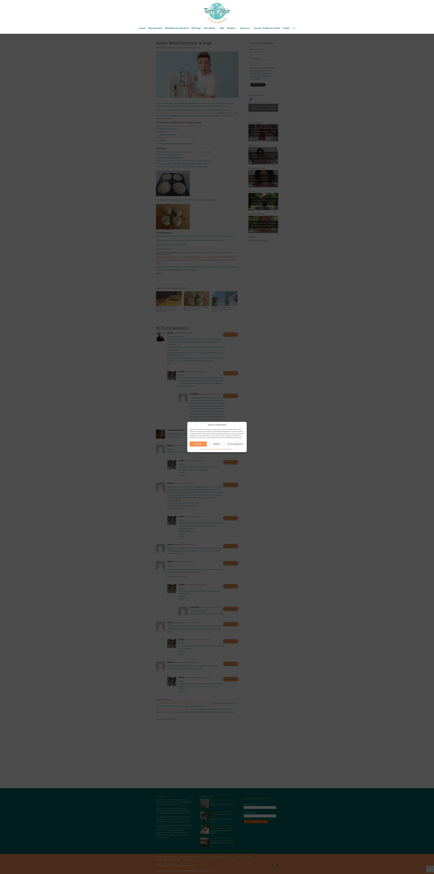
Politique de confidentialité (223, 449)
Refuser (216, 444)
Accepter (198, 444)
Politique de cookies (207, 449)
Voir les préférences (235, 444)
